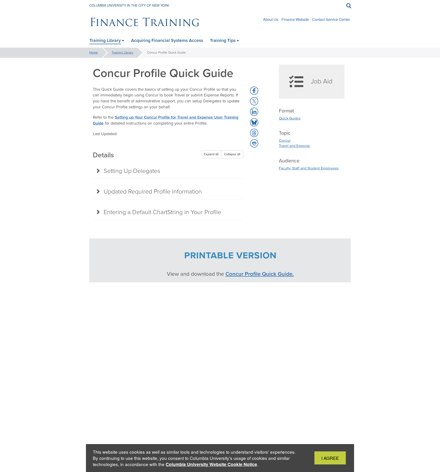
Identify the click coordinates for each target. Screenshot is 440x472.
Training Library (122, 52)
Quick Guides (289, 118)
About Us (270, 19)
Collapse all (232, 154)
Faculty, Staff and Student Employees (308, 168)
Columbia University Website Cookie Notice (211, 464)
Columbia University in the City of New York (129, 5)
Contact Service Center (331, 19)
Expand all (211, 154)
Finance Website (295, 19)
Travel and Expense (294, 145)
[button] (254, 91)
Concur (285, 140)
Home (93, 52)
